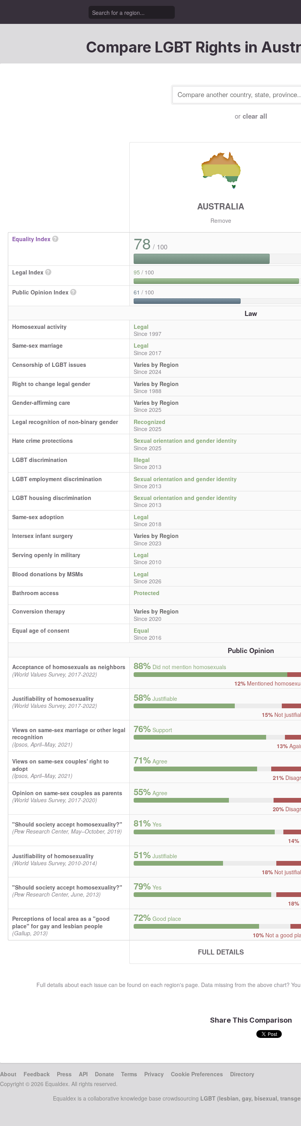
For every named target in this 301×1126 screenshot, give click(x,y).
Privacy (154, 1074)
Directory (242, 1074)
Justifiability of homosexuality (53, 698)
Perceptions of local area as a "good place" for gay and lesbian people (61, 922)
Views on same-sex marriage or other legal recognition (68, 733)
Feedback (37, 1074)
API (83, 1074)
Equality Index (31, 239)
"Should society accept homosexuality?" (67, 824)
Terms (129, 1074)
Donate (104, 1074)
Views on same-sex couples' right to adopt (60, 764)
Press (64, 1074)
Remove (220, 220)
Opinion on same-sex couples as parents (67, 793)
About (8, 1074)
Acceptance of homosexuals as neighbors (68, 667)
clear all (255, 116)
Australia (220, 206)
